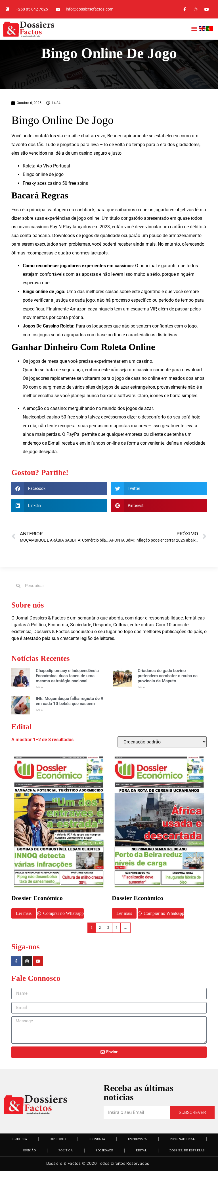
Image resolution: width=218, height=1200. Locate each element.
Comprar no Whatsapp (63, 913)
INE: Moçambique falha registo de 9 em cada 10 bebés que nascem (69, 701)
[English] (202, 29)
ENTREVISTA (137, 1139)
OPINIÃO (29, 1150)
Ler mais (24, 913)
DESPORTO (58, 1139)
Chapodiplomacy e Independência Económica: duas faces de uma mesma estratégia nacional (67, 675)
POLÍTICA (65, 1150)
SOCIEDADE (104, 1150)
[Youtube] (206, 9)
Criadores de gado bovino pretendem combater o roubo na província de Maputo (168, 675)
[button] (194, 28)
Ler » (39, 687)
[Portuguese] (209, 29)
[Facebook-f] (184, 9)
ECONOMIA (97, 1139)
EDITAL (141, 1150)
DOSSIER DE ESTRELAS (187, 1150)
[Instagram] (195, 9)
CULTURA (19, 1139)
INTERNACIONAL (182, 1139)
